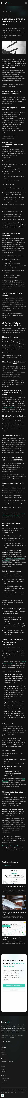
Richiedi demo (6, 1041)
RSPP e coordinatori (9, 407)
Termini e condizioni (5, 1092)
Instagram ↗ (4, 1083)
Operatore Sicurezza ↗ (7, 1061)
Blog (2, 1069)
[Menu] (25, 3)
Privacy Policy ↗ (14, 1092)
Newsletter (4, 1071)
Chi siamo (3, 1050)
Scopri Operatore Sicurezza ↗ (14, 985)
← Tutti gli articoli (6, 12)
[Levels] (6, 3)
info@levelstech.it (5, 1078)
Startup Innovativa (19, 1090)
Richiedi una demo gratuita (10, 846)
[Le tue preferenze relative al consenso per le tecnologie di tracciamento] (2, 1095)
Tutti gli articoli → (6, 865)
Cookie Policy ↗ (23, 1092)
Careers (3, 1052)
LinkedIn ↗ (4, 1080)
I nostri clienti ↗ (14, 990)
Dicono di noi (4, 1054)
